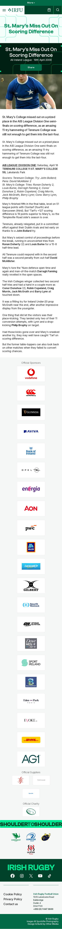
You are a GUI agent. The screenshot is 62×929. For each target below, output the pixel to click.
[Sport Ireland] (31, 663)
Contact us (10, 904)
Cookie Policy (12, 894)
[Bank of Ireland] (31, 451)
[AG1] (31, 759)
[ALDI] (31, 547)
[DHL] (31, 740)
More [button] (30, 2)
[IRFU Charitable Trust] (31, 811)
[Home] (15, 10)
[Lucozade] (31, 566)
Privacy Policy (12, 899)
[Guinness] (31, 412)
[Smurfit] (31, 605)
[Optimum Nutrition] (31, 624)
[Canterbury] (31, 393)
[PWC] (31, 528)
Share (31, 67)
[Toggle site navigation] (4, 10)
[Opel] (31, 470)
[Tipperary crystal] (41, 780)
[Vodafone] (31, 374)
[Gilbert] (31, 585)
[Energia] (31, 489)
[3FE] (20, 780)
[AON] (31, 508)
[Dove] (31, 643)
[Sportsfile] (31, 793)
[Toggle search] (57, 10)
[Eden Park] (31, 701)
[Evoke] (31, 720)
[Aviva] (31, 431)
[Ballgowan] (31, 682)
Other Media (52, 924)
